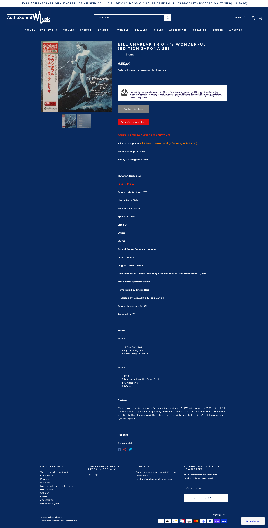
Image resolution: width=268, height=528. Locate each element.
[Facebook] (119, 449)
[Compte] (253, 18)
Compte (218, 30)
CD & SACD (46, 475)
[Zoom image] (76, 77)
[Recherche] (129, 17)
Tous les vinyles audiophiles (55, 472)
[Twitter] (130, 449)
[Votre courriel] (206, 488)
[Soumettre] (167, 17)
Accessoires (178, 30)
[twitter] (96, 474)
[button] (48, 77)
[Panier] (260, 18)
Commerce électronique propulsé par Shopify (59, 521)
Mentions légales (49, 503)
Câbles (158, 30)
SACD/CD (86, 30)
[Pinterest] (125, 449)
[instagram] (89, 474)
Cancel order (253, 520)
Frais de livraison (127, 70)
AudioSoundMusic (54, 517)
